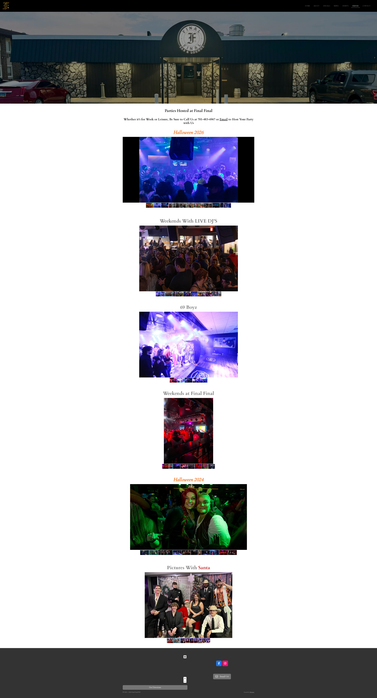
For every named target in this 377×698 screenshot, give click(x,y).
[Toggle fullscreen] (184, 656)
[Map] (155, 669)
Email (224, 119)
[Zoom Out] (184, 681)
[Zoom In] (184, 678)
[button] (252, 138)
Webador (252, 692)
